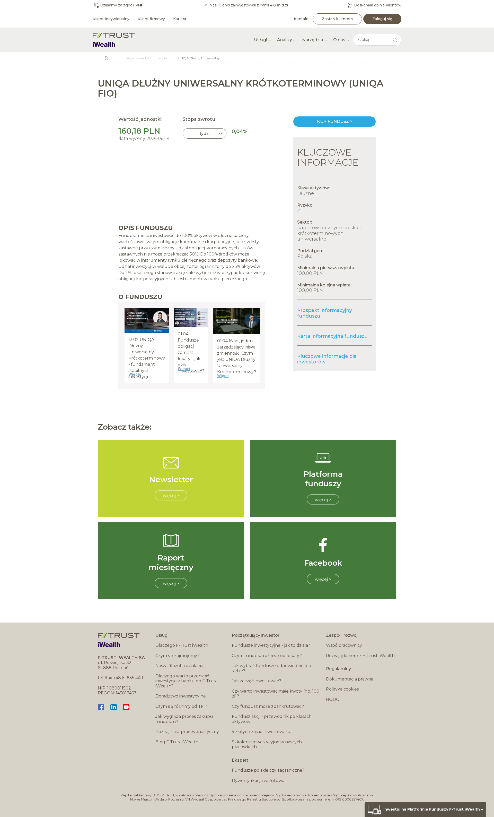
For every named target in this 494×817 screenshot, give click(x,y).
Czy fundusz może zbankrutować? (268, 706)
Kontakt (301, 18)
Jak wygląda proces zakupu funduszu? (184, 719)
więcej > (171, 495)
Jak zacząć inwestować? (256, 680)
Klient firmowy (151, 18)
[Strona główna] (114, 40)
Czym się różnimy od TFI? (181, 706)
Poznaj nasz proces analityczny (187, 731)
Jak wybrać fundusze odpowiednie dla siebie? (271, 668)
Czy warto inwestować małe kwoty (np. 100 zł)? (275, 694)
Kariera (179, 18)
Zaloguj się (382, 18)
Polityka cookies (342, 689)
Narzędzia (312, 39)
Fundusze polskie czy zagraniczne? (268, 770)
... (117, 58)
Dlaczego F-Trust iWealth (181, 645)
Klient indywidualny (111, 18)
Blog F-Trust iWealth (176, 741)
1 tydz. (203, 133)
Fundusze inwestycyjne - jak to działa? (271, 645)
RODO (333, 699)
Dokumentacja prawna (349, 679)
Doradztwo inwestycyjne (180, 696)
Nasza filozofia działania (179, 665)
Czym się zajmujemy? (177, 655)
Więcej (134, 374)
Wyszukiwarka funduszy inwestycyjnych (156, 58)
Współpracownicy (344, 645)
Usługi (260, 39)
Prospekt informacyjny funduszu (324, 313)
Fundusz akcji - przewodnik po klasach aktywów (272, 719)
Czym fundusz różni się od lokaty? (267, 655)
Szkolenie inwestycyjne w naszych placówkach (267, 744)
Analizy (284, 39)
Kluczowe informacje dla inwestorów (327, 359)
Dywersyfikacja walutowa (258, 780)
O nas (339, 39)
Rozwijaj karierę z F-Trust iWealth (360, 655)
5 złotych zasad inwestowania (262, 731)
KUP (334, 121)
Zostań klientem (337, 18)
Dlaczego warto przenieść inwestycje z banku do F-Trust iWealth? (186, 681)
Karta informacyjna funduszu (332, 336)
